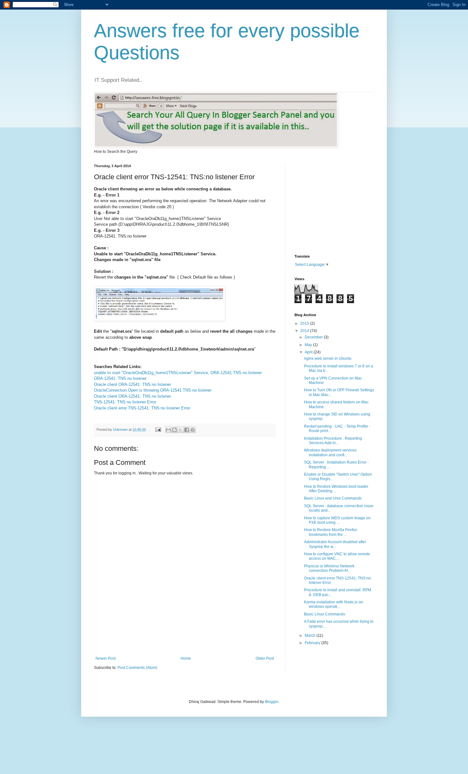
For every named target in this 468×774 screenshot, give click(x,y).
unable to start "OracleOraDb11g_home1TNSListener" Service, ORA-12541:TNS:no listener (178, 372)
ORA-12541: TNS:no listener (120, 378)
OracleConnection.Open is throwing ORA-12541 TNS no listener (152, 390)
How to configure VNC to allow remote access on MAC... (337, 556)
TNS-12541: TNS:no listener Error (125, 402)
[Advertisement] (210, 634)
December (314, 337)
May (309, 345)
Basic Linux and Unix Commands (333, 498)
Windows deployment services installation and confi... (330, 452)
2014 (305, 331)
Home (186, 658)
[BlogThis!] (174, 430)
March (310, 635)
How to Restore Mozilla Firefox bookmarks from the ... (330, 532)
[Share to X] (180, 430)
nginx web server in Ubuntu (327, 358)
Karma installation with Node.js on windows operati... (333, 604)
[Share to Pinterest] (192, 430)
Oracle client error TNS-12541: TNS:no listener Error (142, 408)
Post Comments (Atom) (137, 667)
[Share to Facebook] (186, 430)
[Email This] (168, 430)
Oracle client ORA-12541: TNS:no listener (132, 384)
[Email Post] (158, 429)
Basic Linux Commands (324, 614)
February (313, 643)
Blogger (271, 701)
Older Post (265, 658)
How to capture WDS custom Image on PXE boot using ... (337, 520)
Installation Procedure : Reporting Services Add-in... (333, 440)
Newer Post (106, 658)
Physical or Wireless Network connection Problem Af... (329, 568)
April (309, 352)
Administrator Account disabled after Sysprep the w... (335, 544)
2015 (305, 323)
